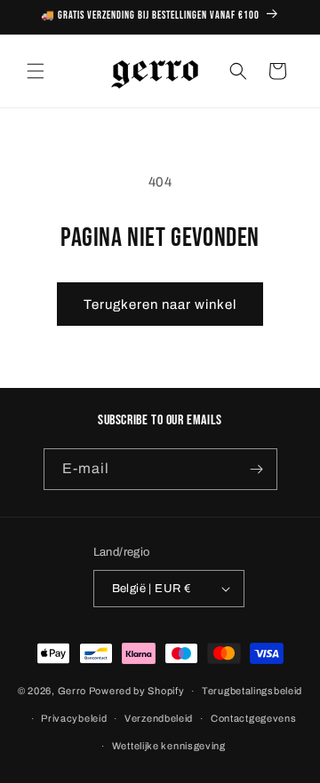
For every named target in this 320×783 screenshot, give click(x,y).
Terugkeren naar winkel (160, 304)
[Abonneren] (256, 469)
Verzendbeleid (158, 718)
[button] (35, 71)
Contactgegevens (254, 718)
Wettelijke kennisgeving (169, 745)
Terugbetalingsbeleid (252, 690)
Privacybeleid (74, 718)
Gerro (72, 690)
